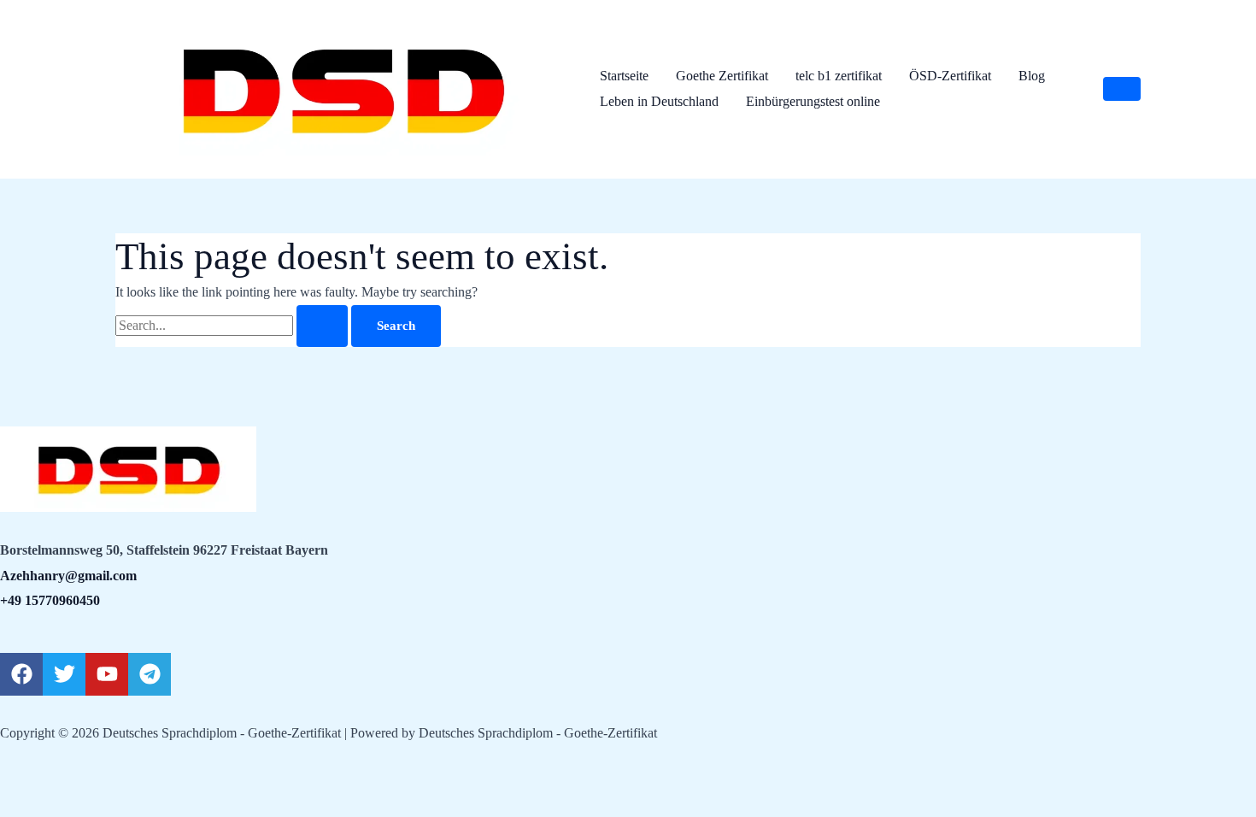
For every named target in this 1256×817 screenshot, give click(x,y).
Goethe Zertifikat (722, 75)
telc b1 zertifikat (838, 75)
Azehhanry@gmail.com (68, 575)
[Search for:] (233, 325)
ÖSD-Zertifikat (950, 75)
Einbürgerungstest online (813, 101)
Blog (1031, 75)
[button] (1122, 89)
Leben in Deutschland (659, 101)
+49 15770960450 (50, 600)
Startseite (624, 75)
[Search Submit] (322, 326)
